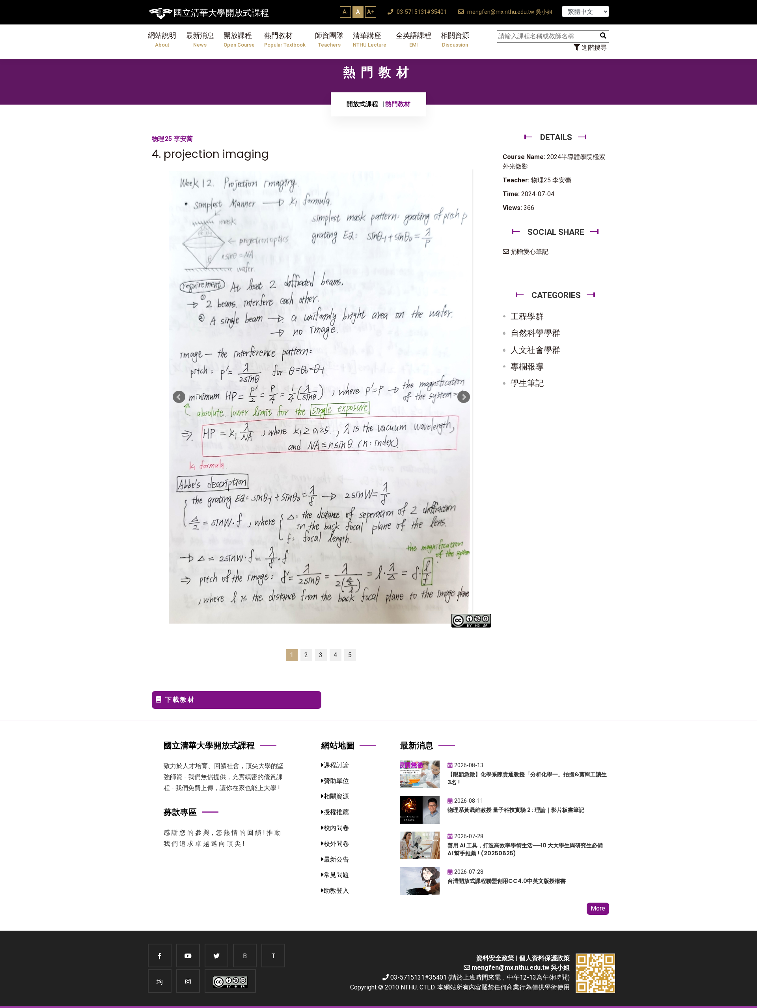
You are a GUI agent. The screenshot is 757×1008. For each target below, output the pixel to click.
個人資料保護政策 (544, 958)
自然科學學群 (535, 333)
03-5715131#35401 (421, 12)
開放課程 (239, 40)
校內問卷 (336, 828)
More (598, 908)
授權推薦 (336, 812)
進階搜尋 (593, 47)
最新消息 (200, 40)
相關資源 (455, 40)
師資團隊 (329, 40)
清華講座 (369, 40)
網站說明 (162, 40)
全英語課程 (413, 40)
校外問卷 (336, 843)
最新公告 (336, 859)
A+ (370, 12)
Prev (179, 397)
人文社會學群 (535, 350)
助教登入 (336, 890)
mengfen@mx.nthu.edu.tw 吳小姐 (509, 12)
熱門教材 (285, 40)
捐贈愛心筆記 (528, 251)
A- (346, 12)
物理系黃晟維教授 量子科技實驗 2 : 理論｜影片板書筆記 (515, 810)
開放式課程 (362, 104)
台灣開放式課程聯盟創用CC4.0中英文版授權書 (506, 881)
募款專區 (180, 812)
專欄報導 (527, 366)
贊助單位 (336, 781)
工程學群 (527, 316)
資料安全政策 (495, 958)
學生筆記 (527, 383)
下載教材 (178, 699)
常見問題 (336, 875)
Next (463, 397)
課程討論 (336, 765)
